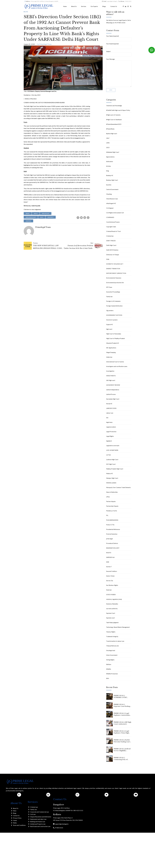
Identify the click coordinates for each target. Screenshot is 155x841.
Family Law (33, 809)
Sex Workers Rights (112, 585)
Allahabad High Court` (112, 152)
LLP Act (108, 455)
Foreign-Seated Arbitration (114, 306)
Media (15, 823)
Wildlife (108, 669)
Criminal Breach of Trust (113, 231)
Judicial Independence (112, 389)
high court (109, 329)
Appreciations (110, 157)
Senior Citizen (110, 576)
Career (15, 820)
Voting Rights (110, 660)
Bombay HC (109, 175)
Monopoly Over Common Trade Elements (118, 487)
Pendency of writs (111, 511)
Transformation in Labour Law (115, 641)
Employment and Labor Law (38, 819)
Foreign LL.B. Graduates (113, 301)
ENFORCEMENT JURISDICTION (116, 273)
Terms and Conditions (19, 825)
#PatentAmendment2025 (113, 124)
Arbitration (109, 161)
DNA (107, 259)
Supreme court (110, 618)
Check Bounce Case (112, 199)
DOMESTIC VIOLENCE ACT (114, 264)
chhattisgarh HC (111, 203)
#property (51, 217)
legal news (109, 422)
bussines (108, 185)
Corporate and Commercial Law (39, 812)
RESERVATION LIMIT (112, 548)
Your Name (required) (112, 36)
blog (26, 11)
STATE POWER (111, 594)
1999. (108, 143)
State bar (109, 590)
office (108, 497)
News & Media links (112, 492)
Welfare (108, 664)
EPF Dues (109, 287)
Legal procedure (111, 427)
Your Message (110, 59)
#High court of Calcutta (113, 115)
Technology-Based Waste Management (118, 627)
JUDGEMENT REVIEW (113, 385)
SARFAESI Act (110, 557)
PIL (107, 515)
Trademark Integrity (112, 636)
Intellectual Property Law (37, 824)
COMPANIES (110, 217)
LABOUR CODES (111, 408)
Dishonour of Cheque (112, 254)
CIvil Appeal (109, 208)
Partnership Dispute (112, 506)
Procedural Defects (112, 543)
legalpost (109, 441)
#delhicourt (45, 213)
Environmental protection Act (115, 282)
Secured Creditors (111, 571)
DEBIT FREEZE (111, 240)
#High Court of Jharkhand (114, 119)
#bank (27, 213)
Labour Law (109, 413)
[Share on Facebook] (78, 217)
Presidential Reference (113, 529)
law (107, 417)
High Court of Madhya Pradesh (115, 338)
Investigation (110, 371)
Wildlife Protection (112, 674)
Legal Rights (110, 436)
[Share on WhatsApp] (88, 217)
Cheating (109, 194)
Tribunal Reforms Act (112, 646)
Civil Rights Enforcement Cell (115, 212)
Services (83, 6)
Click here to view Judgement (32, 209)
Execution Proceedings (113, 292)
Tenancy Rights (110, 632)
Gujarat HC (109, 324)
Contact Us (113, 6)
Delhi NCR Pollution (112, 250)
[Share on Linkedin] (84, 217)
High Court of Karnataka (113, 334)
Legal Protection (111, 431)
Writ (107, 678)
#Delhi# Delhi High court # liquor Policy (118, 110)
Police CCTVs (110, 525)
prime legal (109, 538)
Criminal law (109, 236)
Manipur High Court (112, 478)
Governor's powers (112, 320)
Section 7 (109, 566)
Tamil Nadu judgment (112, 622)
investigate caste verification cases (116, 366)
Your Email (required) (112, 44)
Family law (109, 296)
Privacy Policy (17, 818)
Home (65, 6)
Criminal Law (34, 807)
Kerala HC (109, 403)
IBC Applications (111, 348)
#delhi (35, 213)
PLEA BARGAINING (112, 520)
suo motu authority (112, 608)
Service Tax (109, 580)
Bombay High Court (112, 180)
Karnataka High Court (112, 399)
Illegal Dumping (111, 352)
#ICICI (41, 217)
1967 (107, 138)
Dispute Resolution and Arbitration (40, 817)
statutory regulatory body (114, 599)
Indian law (109, 357)
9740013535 (58, 828)
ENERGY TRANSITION (113, 268)
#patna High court (111, 133)
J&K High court (110, 380)
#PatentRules (110, 129)
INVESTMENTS (111, 375)
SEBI (107, 562)
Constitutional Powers (113, 222)
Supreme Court (110, 613)
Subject (108, 51)
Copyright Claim (111, 226)
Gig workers (109, 310)
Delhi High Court (111, 245)
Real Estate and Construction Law (40, 826)
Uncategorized (110, 650)
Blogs (104, 6)
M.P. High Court (111, 464)
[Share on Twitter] (81, 217)
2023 (107, 147)
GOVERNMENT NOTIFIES (114, 315)
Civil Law (33, 814)
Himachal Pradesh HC (112, 343)
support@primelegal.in (61, 824)
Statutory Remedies (112, 604)
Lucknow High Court (112, 459)
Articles (108, 166)
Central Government (112, 189)
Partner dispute (111, 501)
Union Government (111, 655)
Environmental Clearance (113, 278)
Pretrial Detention (111, 534)
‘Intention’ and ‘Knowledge (114, 105)
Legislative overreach (112, 445)
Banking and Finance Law (37, 821)
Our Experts (94, 6)
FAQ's (14, 811)
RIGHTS (108, 552)
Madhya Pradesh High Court (114, 469)
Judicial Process (111, 394)
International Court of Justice (115, 362)
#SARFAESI (28, 221)
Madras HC (109, 473)
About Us (74, 6)
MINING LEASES (111, 483)
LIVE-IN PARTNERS (112, 450)
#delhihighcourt (31, 217)
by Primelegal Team (44, 44)
